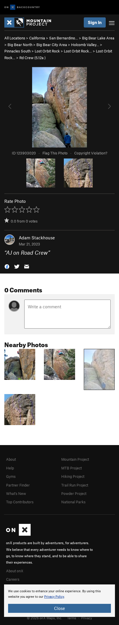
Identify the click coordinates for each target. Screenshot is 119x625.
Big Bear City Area (51, 44)
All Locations (14, 38)
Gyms (11, 476)
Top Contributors (20, 502)
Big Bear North (20, 44)
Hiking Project (72, 476)
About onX (14, 570)
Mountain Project (75, 459)
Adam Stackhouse (37, 237)
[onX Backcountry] (22, 7)
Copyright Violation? (90, 153)
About (11, 459)
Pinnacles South (17, 51)
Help (10, 468)
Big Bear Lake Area (98, 38)
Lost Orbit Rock (47, 51)
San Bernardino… (63, 38)
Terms (71, 618)
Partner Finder (18, 485)
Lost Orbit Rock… (78, 51)
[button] (7, 266)
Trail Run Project (74, 485)
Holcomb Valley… (85, 44)
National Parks (73, 502)
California (37, 38)
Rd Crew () (32, 57)
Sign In (95, 22)
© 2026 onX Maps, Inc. (44, 618)
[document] (59, 600)
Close (59, 608)
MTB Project (71, 468)
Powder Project (73, 493)
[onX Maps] (18, 534)
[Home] (30, 22)
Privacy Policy (54, 597)
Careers (12, 579)
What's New (16, 493)
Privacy (86, 618)
